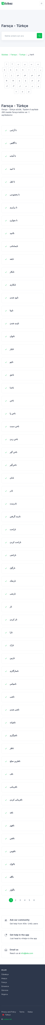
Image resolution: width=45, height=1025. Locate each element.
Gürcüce (4, 990)
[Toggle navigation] (41, 3)
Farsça (14, 54)
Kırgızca (4, 994)
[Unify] (6, 3)
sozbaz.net (7, 1019)
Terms (21, 1012)
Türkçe (22, 54)
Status (30, 1012)
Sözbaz (4, 54)
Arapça (4, 978)
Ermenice (5, 986)
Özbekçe (5, 974)
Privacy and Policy (8, 1012)
